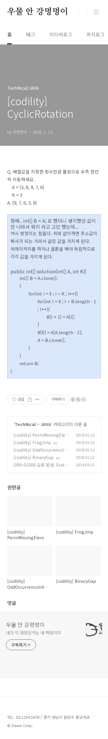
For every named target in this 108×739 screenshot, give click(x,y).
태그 (30, 34)
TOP (96, 719)
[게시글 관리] (37, 399)
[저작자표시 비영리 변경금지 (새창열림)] (78, 399)
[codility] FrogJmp (32, 442)
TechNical (25, 424)
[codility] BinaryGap (34, 457)
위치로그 (95, 34)
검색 (82, 11)
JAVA (45, 424)
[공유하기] (30, 399)
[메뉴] (96, 11)
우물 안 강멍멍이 (37, 12)
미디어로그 (61, 34)
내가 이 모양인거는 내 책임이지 (33, 633)
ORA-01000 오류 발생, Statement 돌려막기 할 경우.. (40, 468)
